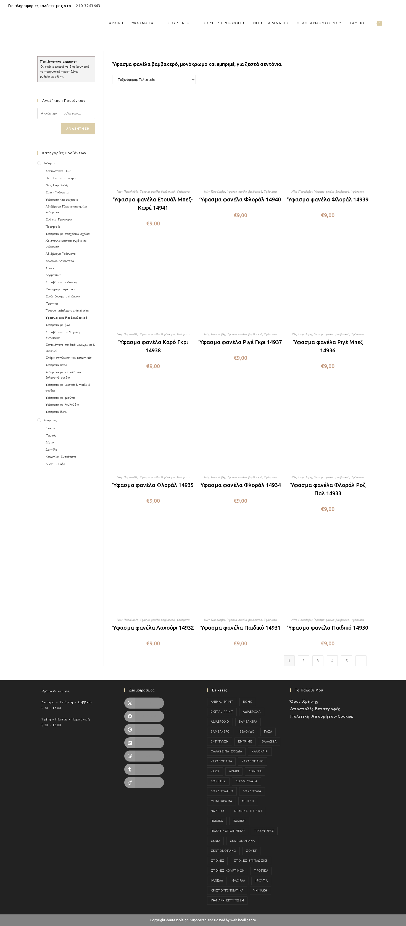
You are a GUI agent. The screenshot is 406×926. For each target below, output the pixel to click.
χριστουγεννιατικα (227, 890)
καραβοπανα (221, 761)
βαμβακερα (248, 721)
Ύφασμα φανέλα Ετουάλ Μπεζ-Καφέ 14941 (153, 203)
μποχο (248, 801)
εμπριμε (245, 741)
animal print (222, 702)
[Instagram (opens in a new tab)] (390, 6)
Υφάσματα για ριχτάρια (62, 199)
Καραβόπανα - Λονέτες (61, 282)
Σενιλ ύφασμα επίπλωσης (63, 296)
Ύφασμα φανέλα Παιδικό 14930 (328, 627)
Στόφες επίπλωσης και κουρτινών (68, 358)
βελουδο (247, 731)
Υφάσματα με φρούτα (60, 398)
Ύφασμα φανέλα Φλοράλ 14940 (240, 199)
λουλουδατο (222, 791)
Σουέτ (50, 268)
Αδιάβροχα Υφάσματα (60, 254)
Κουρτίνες (50, 420)
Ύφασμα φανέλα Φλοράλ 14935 (153, 485)
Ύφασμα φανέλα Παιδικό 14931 (240, 627)
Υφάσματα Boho (56, 412)
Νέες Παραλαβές (127, 191)
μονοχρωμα (221, 801)
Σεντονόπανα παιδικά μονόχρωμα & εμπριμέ (70, 347)
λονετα (255, 771)
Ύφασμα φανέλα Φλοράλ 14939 (327, 199)
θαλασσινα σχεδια (226, 751)
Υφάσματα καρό (56, 365)
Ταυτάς (51, 435)
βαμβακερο (220, 731)
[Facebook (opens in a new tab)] (383, 6)
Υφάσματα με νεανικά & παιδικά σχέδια (68, 387)
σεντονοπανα (242, 841)
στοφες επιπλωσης (250, 861)
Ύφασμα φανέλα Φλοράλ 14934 (240, 485)
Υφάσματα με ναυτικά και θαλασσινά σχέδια (63, 375)
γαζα (268, 731)
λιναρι (234, 771)
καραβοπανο (252, 761)
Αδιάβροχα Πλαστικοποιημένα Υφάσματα (66, 209)
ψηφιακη (260, 890)
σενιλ (215, 841)
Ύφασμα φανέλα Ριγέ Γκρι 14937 (240, 342)
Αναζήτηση (77, 129)
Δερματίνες (53, 275)
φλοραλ (239, 880)
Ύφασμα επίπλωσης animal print (67, 310)
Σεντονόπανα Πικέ (58, 171)
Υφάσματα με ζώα (58, 325)
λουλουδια (252, 791)
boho (248, 702)
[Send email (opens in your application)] (395, 6)
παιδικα (217, 821)
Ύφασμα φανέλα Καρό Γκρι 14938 (153, 346)
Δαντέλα (51, 449)
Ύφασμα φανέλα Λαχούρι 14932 (153, 627)
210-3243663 (88, 6)
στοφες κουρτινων (227, 870)
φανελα (217, 880)
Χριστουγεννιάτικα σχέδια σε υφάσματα (66, 243)
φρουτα (261, 880)
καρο (215, 771)
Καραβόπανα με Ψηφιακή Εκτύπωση (63, 335)
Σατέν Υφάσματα (57, 192)
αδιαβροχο (220, 721)
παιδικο (239, 821)
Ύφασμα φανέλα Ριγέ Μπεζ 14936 (328, 346)
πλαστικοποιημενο (228, 831)
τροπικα (261, 870)
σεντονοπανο (223, 851)
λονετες (218, 781)
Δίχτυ (50, 442)
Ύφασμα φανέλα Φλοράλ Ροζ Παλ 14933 (327, 489)
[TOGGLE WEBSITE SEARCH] (391, 23)
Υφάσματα (183, 191)
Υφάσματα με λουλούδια (62, 404)
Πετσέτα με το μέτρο (60, 178)
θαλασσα (269, 741)
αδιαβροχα (252, 712)
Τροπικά (52, 303)
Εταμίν (50, 428)
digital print (222, 712)
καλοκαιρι (260, 751)
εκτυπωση (219, 741)
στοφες (217, 861)
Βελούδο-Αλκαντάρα (60, 261)
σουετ (251, 851)
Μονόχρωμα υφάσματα (61, 289)
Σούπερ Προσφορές (59, 219)
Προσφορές (53, 226)
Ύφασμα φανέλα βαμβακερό (157, 191)
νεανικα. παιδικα (248, 811)
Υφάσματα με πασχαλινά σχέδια (67, 234)
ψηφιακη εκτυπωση (227, 900)
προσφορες (264, 831)
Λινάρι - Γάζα (55, 464)
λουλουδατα (246, 781)
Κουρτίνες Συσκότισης (61, 457)
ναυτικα (218, 811)
